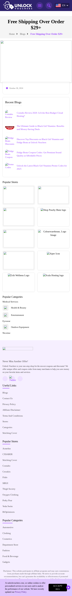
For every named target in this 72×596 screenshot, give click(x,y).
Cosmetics (7, 539)
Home (12, 34)
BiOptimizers (9, 512)
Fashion (6, 550)
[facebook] (5, 378)
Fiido (5, 477)
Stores (5, 421)
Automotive (8, 527)
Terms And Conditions (13, 416)
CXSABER (8, 454)
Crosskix (7, 471)
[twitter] (12, 378)
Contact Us (8, 398)
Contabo (6, 466)
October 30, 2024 (16, 88)
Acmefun (7, 448)
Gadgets (6, 562)
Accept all (57, 587)
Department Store (10, 544)
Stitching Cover (10, 433)
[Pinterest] (20, 378)
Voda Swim (8, 506)
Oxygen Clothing (10, 494)
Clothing (7, 533)
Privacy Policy (9, 404)
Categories (7, 427)
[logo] (18, 5)
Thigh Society (9, 489)
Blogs (22, 34)
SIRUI (5, 483)
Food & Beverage (10, 556)
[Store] (19, 195)
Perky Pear (7, 500)
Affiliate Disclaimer (11, 410)
